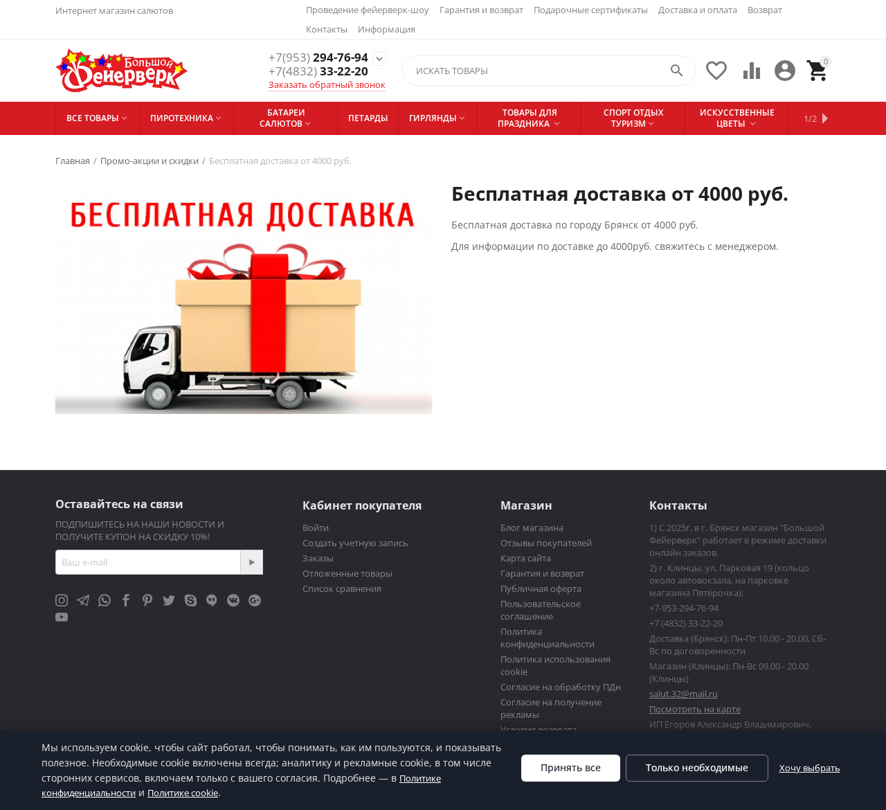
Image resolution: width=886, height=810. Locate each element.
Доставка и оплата (697, 9)
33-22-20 (318, 71)
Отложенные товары (347, 573)
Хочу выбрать (809, 768)
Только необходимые (697, 767)
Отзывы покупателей (546, 543)
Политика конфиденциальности (547, 637)
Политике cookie (182, 792)
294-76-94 (318, 57)
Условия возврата (538, 729)
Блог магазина (531, 527)
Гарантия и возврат (481, 9)
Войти (315, 527)
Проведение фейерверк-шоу (367, 9)
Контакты (326, 29)
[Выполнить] (251, 562)
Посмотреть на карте (695, 709)
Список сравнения (341, 588)
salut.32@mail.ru (683, 693)
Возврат (765, 9)
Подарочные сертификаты (591, 9)
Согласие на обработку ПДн (560, 687)
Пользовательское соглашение (540, 609)
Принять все (571, 767)
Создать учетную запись (355, 543)
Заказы (318, 558)
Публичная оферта (540, 588)
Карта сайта (525, 558)
